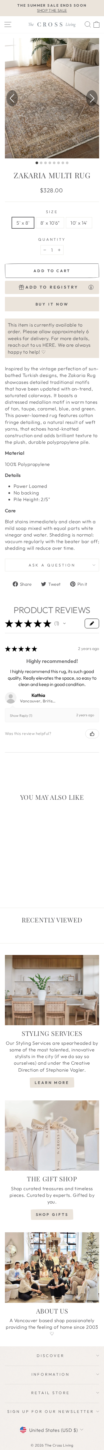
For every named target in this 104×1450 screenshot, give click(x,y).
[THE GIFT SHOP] (52, 1135)
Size (52, 211)
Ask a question (52, 565)
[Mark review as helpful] (92, 733)
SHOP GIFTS (52, 1214)
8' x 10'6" (50, 223)
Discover (50, 1355)
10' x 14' (79, 223)
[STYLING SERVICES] (52, 990)
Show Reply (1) (21, 715)
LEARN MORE (52, 1082)
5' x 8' (22, 223)
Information (50, 1374)
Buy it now (52, 304)
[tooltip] (91, 287)
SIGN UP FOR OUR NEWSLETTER (50, 1411)
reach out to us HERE (31, 345)
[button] (92, 98)
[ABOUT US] (52, 1267)
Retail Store (50, 1392)
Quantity (52, 239)
